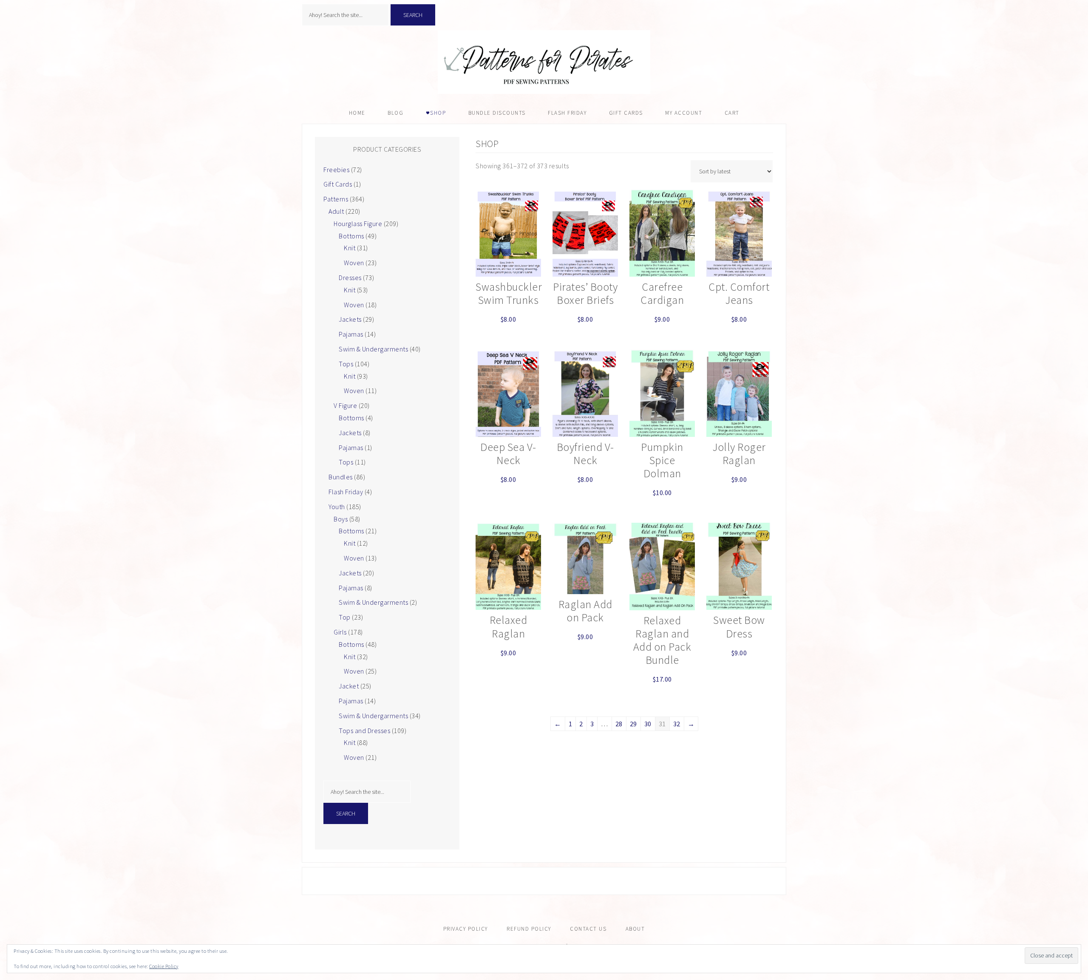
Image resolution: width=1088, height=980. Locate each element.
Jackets (350, 319)
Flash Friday (346, 491)
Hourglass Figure (358, 223)
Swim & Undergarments (373, 349)
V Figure (345, 405)
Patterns (335, 199)
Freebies (336, 169)
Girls (340, 632)
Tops (346, 364)
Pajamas (351, 334)
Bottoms (351, 236)
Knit (349, 248)
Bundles (341, 477)
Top (345, 617)
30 (648, 723)
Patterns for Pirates (544, 62)
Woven (354, 262)
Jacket (349, 686)
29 (633, 723)
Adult (336, 211)
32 (676, 723)
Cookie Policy (163, 966)
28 (619, 723)
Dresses (350, 277)
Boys (341, 519)
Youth (337, 506)
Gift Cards (337, 184)
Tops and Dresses (364, 730)
